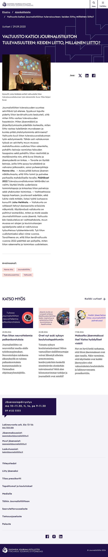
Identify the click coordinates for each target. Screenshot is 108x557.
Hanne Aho (8, 270)
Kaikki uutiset (93, 299)
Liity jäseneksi (10, 471)
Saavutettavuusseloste (14, 509)
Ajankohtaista (23, 12)
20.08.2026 (6, 332)
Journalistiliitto (24, 270)
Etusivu (6, 12)
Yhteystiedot (9, 463)
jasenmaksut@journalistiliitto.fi (15, 436)
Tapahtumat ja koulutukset (17, 486)
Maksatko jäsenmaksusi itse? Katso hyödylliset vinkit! (89, 340)
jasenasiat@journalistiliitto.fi (14, 444)
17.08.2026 (79, 332)
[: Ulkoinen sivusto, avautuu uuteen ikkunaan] (80, 75)
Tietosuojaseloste (12, 516)
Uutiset (6, 27)
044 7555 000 (8, 428)
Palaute (6, 524)
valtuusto (28, 275)
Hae (94, 6)
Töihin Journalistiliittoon (16, 501)
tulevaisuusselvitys (11, 275)
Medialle (7, 494)
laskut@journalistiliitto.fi (12, 452)
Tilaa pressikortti (11, 479)
